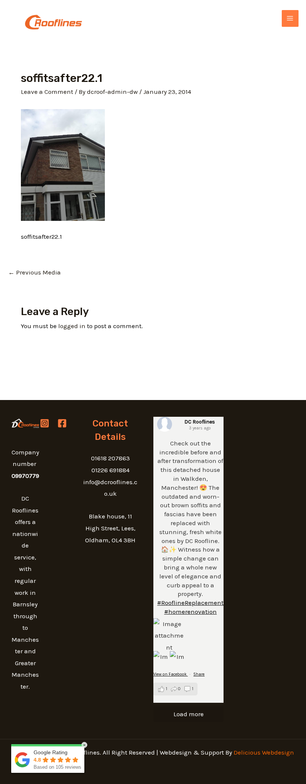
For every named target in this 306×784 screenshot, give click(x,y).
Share (198, 674)
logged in (71, 326)
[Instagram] (44, 423)
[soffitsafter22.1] (63, 164)
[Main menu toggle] (290, 18)
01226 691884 (110, 470)
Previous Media (34, 272)
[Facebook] (62, 423)
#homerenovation (190, 611)
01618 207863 (110, 458)
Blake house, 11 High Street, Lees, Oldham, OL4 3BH (110, 527)
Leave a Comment (47, 91)
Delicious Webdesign (264, 752)
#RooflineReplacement (190, 602)
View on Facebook (170, 674)
